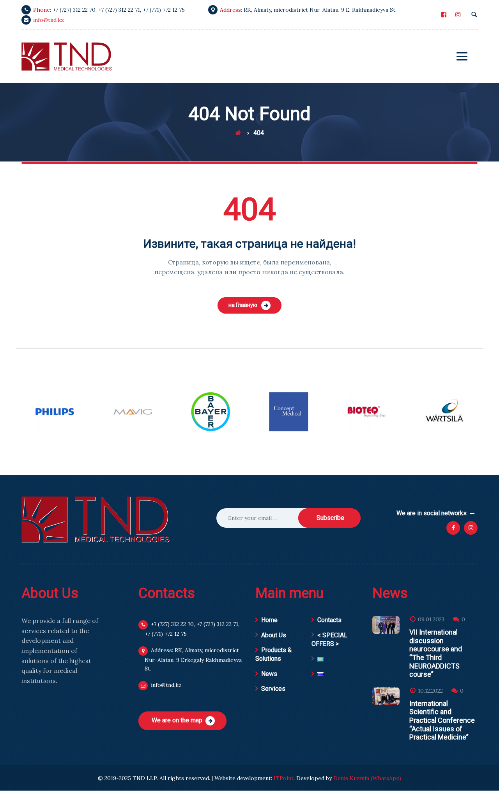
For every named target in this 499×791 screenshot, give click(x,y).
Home (269, 620)
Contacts (329, 620)
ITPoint (284, 778)
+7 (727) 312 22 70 (74, 9)
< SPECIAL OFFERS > (329, 639)
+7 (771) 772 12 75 (164, 9)
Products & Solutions (273, 654)
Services (273, 688)
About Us (273, 635)
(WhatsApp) (386, 778)
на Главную (242, 305)
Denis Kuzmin (351, 778)
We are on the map (177, 720)
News (269, 673)
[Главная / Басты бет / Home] (238, 133)
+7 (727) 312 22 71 (119, 9)
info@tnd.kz (48, 19)
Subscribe (330, 517)
